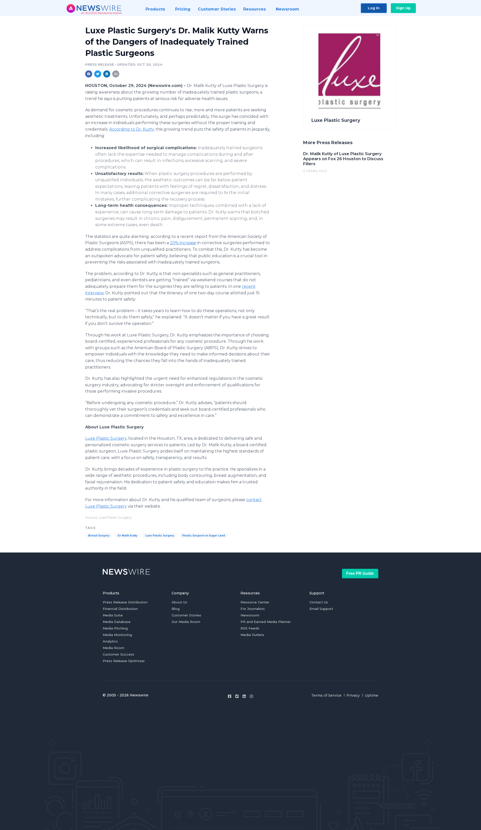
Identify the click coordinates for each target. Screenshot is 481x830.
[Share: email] (115, 73)
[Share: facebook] (88, 73)
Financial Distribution (120, 609)
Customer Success (118, 654)
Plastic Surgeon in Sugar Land (203, 535)
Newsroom (250, 615)
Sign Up (403, 8)
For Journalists (253, 609)
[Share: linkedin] (106, 73)
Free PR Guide (360, 573)
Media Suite (113, 615)
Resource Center (255, 602)
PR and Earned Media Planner (266, 622)
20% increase (183, 242)
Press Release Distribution (125, 602)
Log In (374, 8)
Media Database (117, 622)
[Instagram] (251, 696)
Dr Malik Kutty (127, 535)
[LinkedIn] (244, 696)
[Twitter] (236, 696)
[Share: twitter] (97, 73)
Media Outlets (252, 635)
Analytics (110, 641)
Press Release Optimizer (124, 661)
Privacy (353, 695)
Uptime (371, 695)
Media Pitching (115, 628)
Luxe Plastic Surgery (106, 438)
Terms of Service (326, 695)
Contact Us (318, 602)
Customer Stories (186, 615)
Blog (176, 609)
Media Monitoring (117, 635)
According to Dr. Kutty (131, 129)
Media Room (113, 648)
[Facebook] (229, 696)
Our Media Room (186, 622)
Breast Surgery (98, 535)
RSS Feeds (250, 628)
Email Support (321, 609)
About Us (179, 602)
